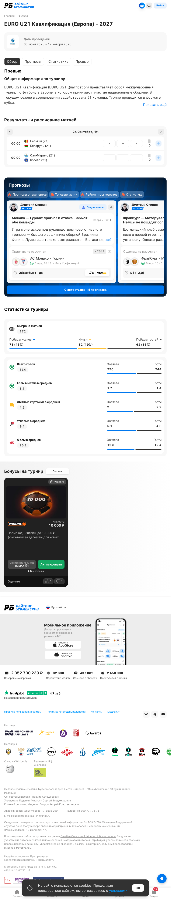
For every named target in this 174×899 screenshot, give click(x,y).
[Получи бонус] (142, 6)
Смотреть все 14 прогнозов (85, 289)
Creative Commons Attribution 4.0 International (88, 836)
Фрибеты (59, 521)
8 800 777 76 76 (89, 810)
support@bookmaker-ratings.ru (31, 815)
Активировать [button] (51, 564)
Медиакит (113, 711)
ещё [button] (107, 239)
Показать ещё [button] (155, 104)
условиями (118, 890)
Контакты (96, 711)
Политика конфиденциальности (66, 711)
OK (138, 888)
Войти (160, 5)
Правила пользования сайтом (22, 711)
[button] (10, 132)
